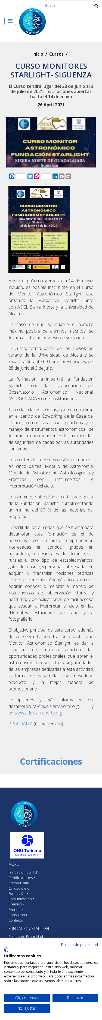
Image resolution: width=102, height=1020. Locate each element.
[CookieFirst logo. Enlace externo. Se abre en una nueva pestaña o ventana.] (6, 949)
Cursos (56, 54)
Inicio (37, 54)
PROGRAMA (20, 724)
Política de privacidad (79, 944)
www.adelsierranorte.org (38, 713)
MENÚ (13, 864)
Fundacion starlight (29, 928)
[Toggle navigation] (10, 21)
